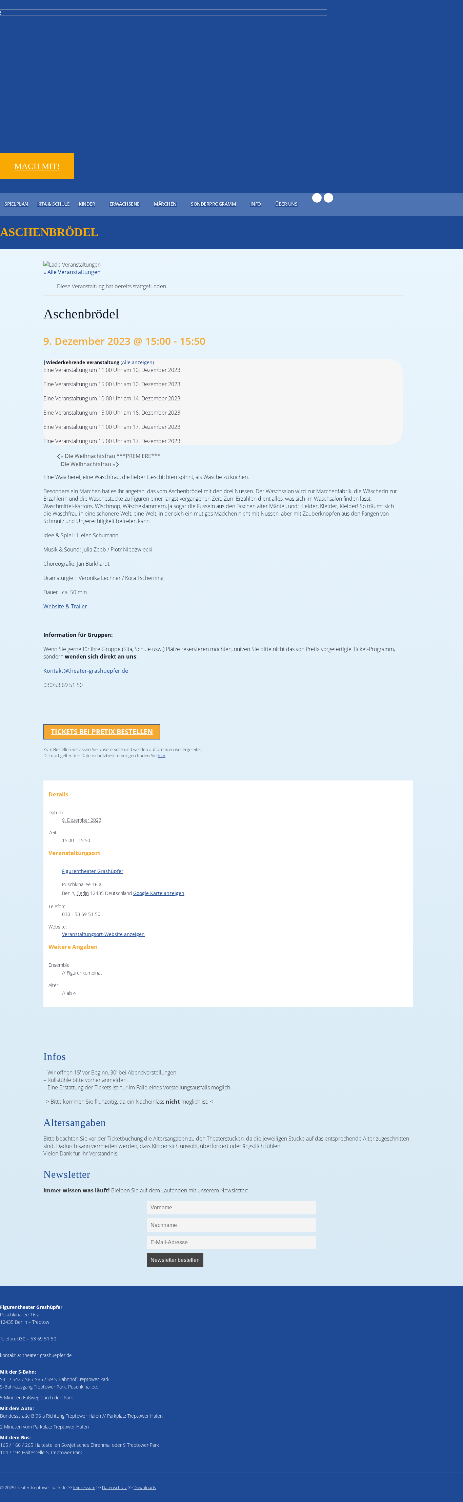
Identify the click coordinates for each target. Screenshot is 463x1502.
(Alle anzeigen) (137, 362)
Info (255, 204)
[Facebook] (317, 198)
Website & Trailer (65, 606)
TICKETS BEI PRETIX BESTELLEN (102, 731)
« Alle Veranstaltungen (72, 272)
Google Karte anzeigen (158, 893)
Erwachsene (124, 204)
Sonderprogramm (213, 204)
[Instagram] (328, 198)
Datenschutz (114, 1487)
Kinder (87, 204)
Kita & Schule (53, 204)
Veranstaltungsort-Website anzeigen (103, 934)
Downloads (145, 1487)
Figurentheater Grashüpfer (92, 871)
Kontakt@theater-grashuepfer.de (85, 670)
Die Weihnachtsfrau (88, 464)
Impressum (84, 1487)
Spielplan (16, 204)
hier (161, 755)
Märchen (165, 204)
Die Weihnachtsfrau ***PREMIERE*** (110, 456)
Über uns (286, 204)
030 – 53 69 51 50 (36, 1338)
